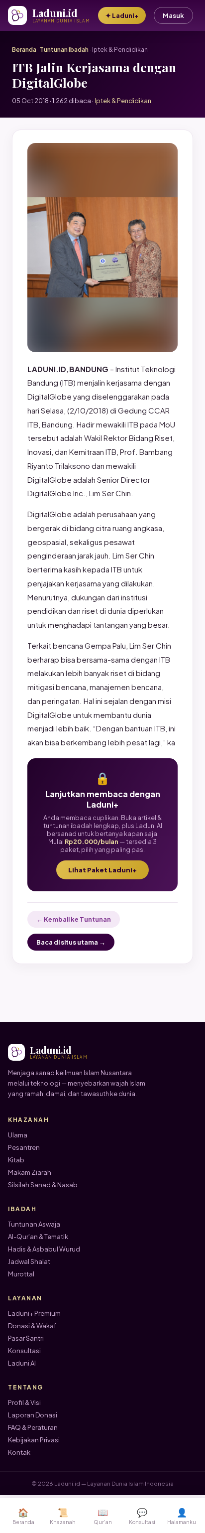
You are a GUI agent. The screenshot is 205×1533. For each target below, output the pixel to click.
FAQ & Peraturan (33, 1427)
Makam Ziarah (29, 1172)
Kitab (16, 1160)
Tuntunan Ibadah (64, 49)
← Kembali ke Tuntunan (73, 919)
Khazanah (63, 1516)
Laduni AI (22, 1363)
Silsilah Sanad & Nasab (43, 1185)
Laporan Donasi (32, 1415)
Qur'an (103, 1516)
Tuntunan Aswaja (34, 1224)
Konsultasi (24, 1351)
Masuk (173, 15)
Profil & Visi (24, 1402)
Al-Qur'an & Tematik (38, 1237)
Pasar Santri (26, 1338)
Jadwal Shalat (29, 1261)
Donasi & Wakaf (32, 1326)
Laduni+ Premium (34, 1313)
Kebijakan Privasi (34, 1440)
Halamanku (181, 1516)
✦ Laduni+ (121, 15)
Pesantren (24, 1147)
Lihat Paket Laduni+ (102, 870)
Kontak (19, 1452)
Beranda (24, 49)
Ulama (17, 1135)
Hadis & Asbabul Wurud (44, 1249)
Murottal (21, 1274)
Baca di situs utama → (70, 942)
